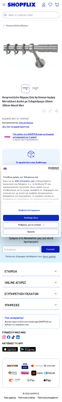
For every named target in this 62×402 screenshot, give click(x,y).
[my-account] (44, 4)
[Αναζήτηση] (5, 15)
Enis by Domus (26, 123)
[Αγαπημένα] (50, 4)
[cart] (57, 4)
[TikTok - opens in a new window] (14, 337)
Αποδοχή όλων (31, 218)
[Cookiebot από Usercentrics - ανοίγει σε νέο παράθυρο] (46, 168)
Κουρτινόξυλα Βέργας (17, 25)
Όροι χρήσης (10, 398)
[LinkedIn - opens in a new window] (18, 337)
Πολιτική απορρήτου (48, 398)
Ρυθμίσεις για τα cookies (29, 225)
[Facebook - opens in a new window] (9, 337)
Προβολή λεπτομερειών (29, 210)
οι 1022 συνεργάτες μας (23, 181)
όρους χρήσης (49, 256)
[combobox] (31, 15)
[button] (4, 4)
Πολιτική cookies (26, 398)
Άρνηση (31, 232)
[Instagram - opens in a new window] (4, 337)
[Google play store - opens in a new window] (28, 349)
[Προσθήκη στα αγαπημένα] (44, 111)
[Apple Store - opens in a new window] (10, 349)
